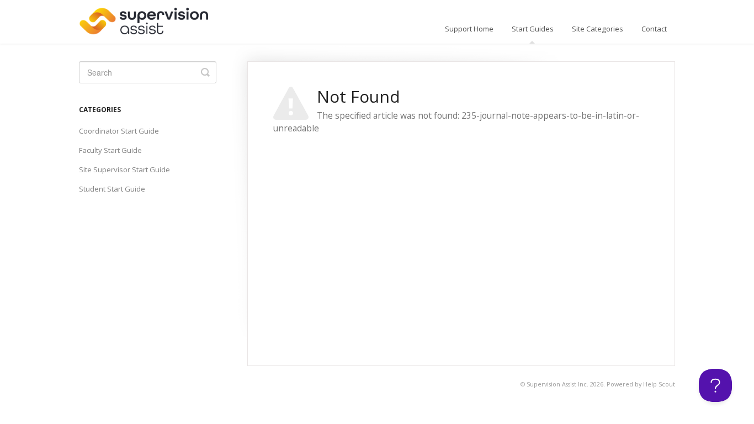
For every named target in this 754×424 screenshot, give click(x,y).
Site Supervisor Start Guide (124, 169)
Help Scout (659, 384)
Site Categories (597, 29)
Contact (654, 29)
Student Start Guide (112, 189)
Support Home (469, 29)
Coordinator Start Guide (119, 131)
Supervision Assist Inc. (557, 384)
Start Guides (533, 29)
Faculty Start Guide (110, 150)
